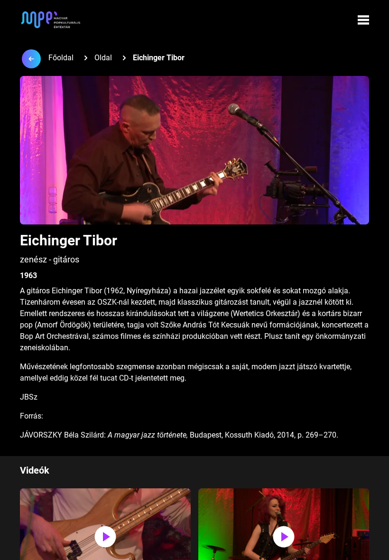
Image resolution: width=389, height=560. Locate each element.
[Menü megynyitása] (363, 20)
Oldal (103, 57)
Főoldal (61, 57)
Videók (34, 470)
